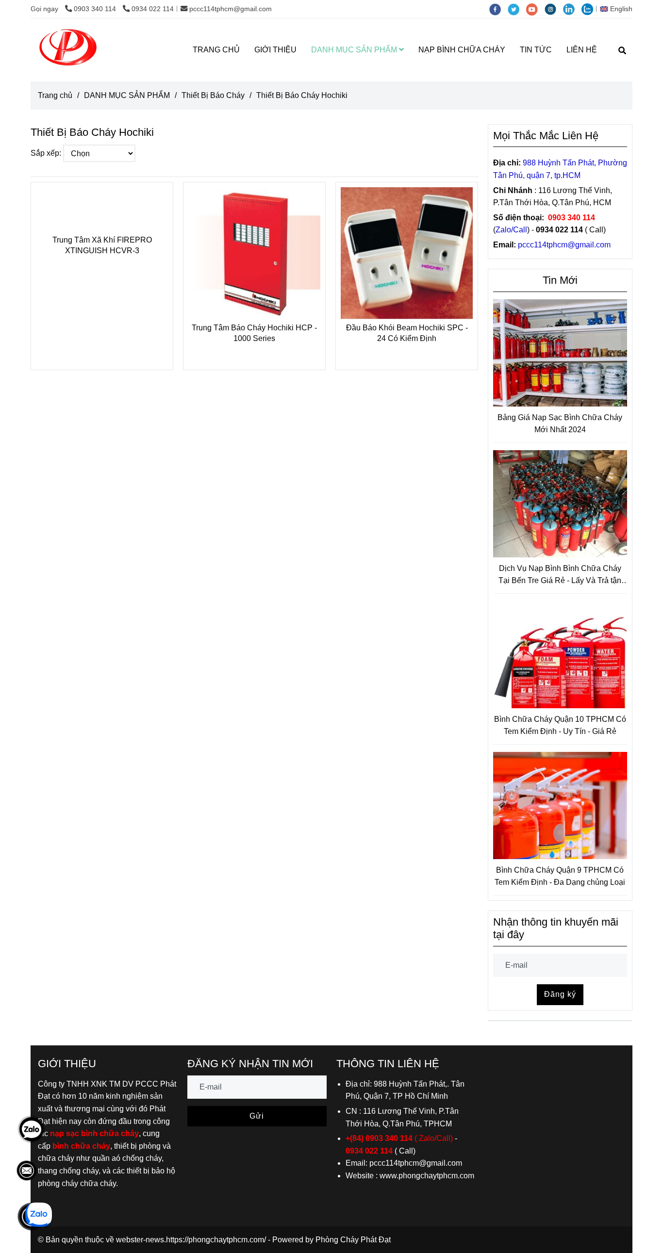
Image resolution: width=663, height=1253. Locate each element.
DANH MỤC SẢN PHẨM (355, 50)
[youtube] (535, 9)
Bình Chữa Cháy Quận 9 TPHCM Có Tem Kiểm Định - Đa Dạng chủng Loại (560, 876)
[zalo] (589, 9)
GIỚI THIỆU (275, 50)
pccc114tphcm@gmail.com (230, 9)
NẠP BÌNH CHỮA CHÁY (461, 50)
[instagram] (554, 9)
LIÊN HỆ (581, 50)
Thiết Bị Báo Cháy (213, 95)
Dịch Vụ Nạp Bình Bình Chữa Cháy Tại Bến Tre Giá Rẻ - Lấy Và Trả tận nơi (559, 575)
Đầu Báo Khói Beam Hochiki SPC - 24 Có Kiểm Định (407, 333)
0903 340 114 (96, 9)
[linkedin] (572, 9)
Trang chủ (55, 95)
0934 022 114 (153, 9)
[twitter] (517, 9)
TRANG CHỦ (216, 50)
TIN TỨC (536, 50)
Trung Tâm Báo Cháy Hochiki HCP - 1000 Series (254, 333)
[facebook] (498, 9)
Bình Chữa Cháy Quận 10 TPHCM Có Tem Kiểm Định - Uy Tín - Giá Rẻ (560, 725)
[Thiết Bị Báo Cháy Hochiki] (69, 50)
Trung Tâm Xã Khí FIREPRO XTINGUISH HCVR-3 (102, 245)
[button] (618, 9)
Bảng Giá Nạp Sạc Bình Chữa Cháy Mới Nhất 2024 (559, 423)
